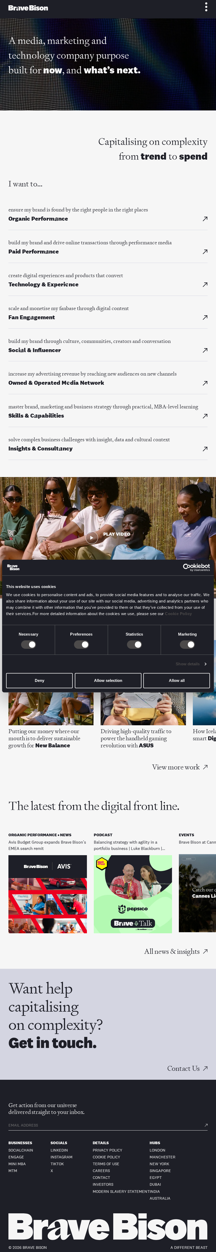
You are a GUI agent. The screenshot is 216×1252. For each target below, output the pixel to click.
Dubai (155, 1184)
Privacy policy (107, 1150)
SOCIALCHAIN (20, 1150)
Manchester (162, 1157)
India (155, 1191)
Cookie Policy (178, 613)
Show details (188, 664)
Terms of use (106, 1164)
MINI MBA (17, 1164)
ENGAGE (16, 1157)
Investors (103, 1184)
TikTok (57, 1164)
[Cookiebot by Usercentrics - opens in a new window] (187, 567)
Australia (160, 1198)
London (157, 1150)
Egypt (156, 1177)
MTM (12, 1171)
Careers (101, 1171)
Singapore (160, 1171)
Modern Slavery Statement (121, 1191)
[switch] (81, 644)
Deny (39, 680)
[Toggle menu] (203, 7)
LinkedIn (59, 1150)
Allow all (177, 680)
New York (159, 1164)
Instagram (61, 1157)
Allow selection (108, 680)
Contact (101, 1177)
